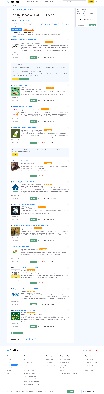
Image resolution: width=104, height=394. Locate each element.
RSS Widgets (63, 365)
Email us (15, 79)
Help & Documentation (91, 362)
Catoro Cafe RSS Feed (20, 85)
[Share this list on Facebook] (15, 20)
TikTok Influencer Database (31, 384)
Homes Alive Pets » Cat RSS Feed (24, 128)
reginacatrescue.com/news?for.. (34, 42)
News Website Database (30, 376)
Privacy (9, 370)
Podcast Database (29, 365)
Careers (12, 365)
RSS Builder (63, 370)
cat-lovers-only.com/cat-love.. (34, 163)
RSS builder (39, 1)
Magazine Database (29, 367)
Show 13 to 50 (18, 333)
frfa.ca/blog (29, 229)
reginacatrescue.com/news (33, 43)
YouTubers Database (29, 373)
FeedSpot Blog (89, 370)
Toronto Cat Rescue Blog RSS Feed (24, 182)
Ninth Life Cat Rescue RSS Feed (24, 310)
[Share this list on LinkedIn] (21, 20)
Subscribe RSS (15, 54)
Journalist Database (29, 370)
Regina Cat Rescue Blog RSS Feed (24, 39)
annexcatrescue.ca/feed (32, 109)
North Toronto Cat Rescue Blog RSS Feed (27, 268)
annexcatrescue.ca (31, 110)
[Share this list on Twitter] (18, 20)
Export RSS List (29, 9)
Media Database (50, 365)
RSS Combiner (49, 1)
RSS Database (28, 359)
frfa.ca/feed (29, 228)
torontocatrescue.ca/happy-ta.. (34, 184)
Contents (25, 17)
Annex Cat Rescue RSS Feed (22, 106)
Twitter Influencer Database (31, 381)
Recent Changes (89, 365)
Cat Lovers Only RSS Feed (22, 161)
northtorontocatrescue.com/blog (34, 272)
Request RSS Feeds (17, 9)
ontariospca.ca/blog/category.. (34, 293)
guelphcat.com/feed (31, 207)
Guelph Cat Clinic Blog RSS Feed (23, 204)
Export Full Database (49, 5)
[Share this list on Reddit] (23, 20)
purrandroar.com (30, 251)
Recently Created (89, 367)
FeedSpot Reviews (12, 367)
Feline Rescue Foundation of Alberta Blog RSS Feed (30, 225)
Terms (8, 373)
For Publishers (50, 359)
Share (12, 20)
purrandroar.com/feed (32, 249)
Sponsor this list (28, 29)
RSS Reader (58, 1)
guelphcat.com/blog (31, 208)
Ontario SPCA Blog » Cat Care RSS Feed (27, 289)
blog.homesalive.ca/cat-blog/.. (34, 130)
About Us (9, 359)
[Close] (103, 388)
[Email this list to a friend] (26, 20)
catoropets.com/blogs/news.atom (35, 88)
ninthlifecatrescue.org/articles (34, 314)
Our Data (9, 362)
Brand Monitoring (65, 359)
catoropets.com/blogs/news (33, 89)
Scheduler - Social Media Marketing (70, 373)
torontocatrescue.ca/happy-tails (34, 186)
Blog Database (28, 362)
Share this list (15, 339)
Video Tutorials (89, 359)
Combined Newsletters (66, 362)
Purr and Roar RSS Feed (21, 247)
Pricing (91, 1)
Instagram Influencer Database (32, 379)
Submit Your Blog (16, 29)
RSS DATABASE (31, 1)
